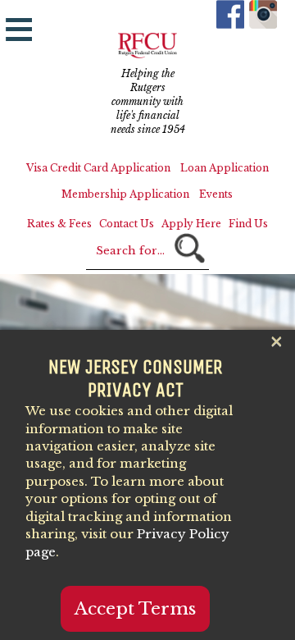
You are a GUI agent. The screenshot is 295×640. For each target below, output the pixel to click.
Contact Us (126, 223)
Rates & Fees (59, 223)
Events (216, 194)
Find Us (248, 223)
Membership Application (125, 194)
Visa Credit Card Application (98, 168)
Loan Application (224, 168)
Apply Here (191, 223)
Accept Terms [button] (135, 608)
